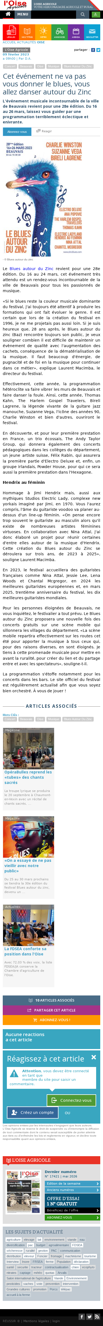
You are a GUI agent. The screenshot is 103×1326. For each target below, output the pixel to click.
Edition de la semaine (63, 1183)
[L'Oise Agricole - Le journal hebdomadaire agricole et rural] (50, 2)
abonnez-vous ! (54, 1019)
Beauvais (26, 66)
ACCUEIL (9, 42)
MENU (22, 14)
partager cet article (55, 1010)
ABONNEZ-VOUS (59, 1217)
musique (53, 66)
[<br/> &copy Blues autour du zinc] (44, 141)
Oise (40, 66)
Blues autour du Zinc (32, 268)
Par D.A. (25, 58)
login (56, 1321)
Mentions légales (36, 1321)
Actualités (26, 42)
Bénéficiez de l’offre (63, 1204)
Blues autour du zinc (78, 66)
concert (10, 66)
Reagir (46, 131)
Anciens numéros (60, 1190)
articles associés (54, 1000)
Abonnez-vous (17, 131)
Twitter (98, 50)
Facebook (93, 50)
